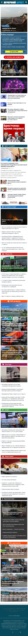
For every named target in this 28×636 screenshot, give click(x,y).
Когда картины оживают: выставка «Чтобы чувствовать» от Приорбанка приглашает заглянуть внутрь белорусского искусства (13, 399)
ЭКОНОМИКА (21, 608)
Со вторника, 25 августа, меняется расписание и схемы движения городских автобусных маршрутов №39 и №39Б (13, 39)
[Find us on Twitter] (12, 632)
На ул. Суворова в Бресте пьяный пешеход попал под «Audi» (12, 513)
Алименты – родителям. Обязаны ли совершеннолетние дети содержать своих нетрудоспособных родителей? (13, 484)
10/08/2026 (5, 315)
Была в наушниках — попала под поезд (13, 529)
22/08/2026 (10, 106)
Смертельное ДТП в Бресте (10, 532)
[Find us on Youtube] (18, 632)
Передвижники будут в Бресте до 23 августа (13, 394)
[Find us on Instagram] (16, 632)
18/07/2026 (5, 585)
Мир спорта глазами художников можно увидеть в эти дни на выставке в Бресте (16, 118)
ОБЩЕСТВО (14, 608)
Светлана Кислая (4, 168)
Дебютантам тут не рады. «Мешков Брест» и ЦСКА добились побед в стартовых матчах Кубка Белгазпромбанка (14, 436)
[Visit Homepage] (14, 2)
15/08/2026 (5, 329)
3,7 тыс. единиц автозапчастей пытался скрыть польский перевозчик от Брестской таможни (13, 249)
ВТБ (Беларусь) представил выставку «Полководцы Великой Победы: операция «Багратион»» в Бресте (13, 405)
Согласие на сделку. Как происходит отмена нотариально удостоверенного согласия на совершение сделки (13, 494)
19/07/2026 (5, 571)
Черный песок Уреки (9, 28)
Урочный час (5, 159)
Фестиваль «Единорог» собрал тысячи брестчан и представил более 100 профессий (17, 111)
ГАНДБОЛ (4, 550)
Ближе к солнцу (5, 306)
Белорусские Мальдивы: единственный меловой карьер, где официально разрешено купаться (13, 310)
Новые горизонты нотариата (9, 476)
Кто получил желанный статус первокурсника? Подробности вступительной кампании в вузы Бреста (14, 165)
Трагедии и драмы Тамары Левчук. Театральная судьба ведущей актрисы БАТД (17, 196)
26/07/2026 (5, 556)
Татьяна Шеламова (6, 30)
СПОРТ (12, 610)
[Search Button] (26, 2)
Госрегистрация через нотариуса (10, 489)
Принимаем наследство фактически (12, 471)
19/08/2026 (5, 358)
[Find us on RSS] (20, 632)
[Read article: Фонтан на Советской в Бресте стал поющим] (3, 104)
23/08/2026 (14, 30)
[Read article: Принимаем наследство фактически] (14, 468)
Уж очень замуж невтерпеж (9, 479)
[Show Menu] (1, 2)
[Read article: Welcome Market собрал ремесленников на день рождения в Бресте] (3, 182)
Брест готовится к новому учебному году (13, 296)
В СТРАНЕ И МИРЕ (7, 608)
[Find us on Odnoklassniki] (10, 632)
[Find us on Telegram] (14, 632)
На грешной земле (6, 319)
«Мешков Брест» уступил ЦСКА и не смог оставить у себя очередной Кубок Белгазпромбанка (17, 97)
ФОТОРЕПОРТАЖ (5, 593)
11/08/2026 (5, 380)
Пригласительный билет (7, 337)
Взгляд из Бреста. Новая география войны (13, 46)
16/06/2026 (5, 472)
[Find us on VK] (8, 632)
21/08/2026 (10, 191)
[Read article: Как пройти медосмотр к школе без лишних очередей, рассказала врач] (3, 190)
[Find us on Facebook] (6, 632)
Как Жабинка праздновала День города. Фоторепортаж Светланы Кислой (12, 566)
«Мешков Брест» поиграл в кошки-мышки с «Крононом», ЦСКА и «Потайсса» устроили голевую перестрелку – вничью (12, 422)
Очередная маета (5, 348)
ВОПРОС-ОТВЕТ (18, 610)
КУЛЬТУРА (7, 610)
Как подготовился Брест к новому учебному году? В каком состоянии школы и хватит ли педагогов (14, 291)
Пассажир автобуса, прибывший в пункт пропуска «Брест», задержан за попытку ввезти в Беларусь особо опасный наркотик (13, 238)
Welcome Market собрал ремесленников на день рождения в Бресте (17, 182)
